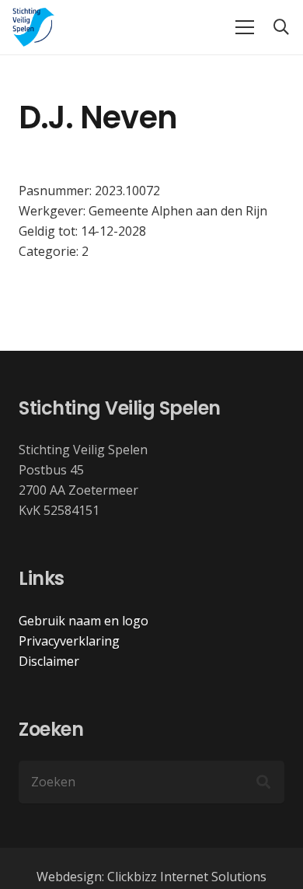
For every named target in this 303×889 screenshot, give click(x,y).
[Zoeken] (263, 782)
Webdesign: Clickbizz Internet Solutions (151, 876)
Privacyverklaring (69, 640)
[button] (281, 27)
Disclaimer (49, 661)
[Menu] (244, 27)
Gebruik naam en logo (83, 620)
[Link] (33, 27)
